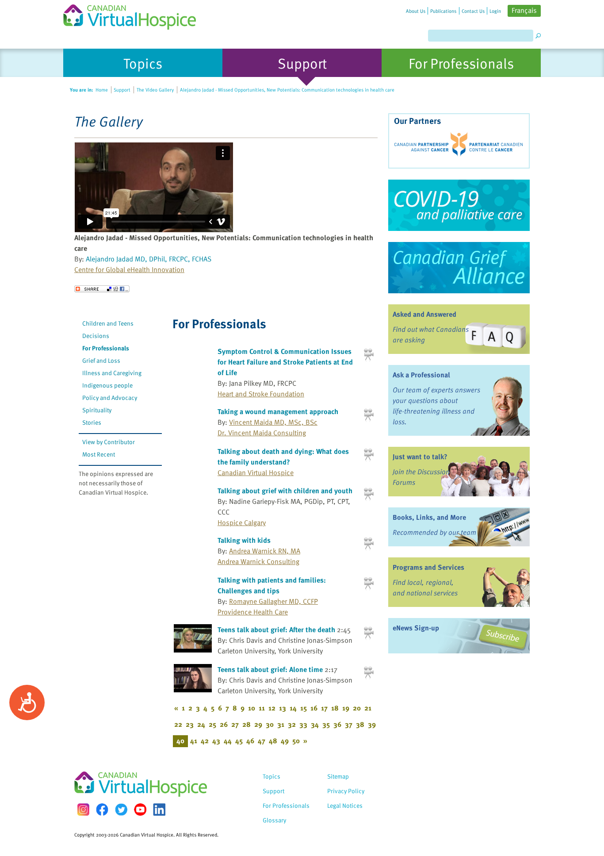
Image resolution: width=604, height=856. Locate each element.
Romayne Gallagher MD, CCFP (273, 601)
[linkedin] (159, 809)
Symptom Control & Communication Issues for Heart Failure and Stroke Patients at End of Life (285, 362)
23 (190, 724)
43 (216, 740)
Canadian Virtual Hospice (256, 472)
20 (357, 707)
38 (360, 724)
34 (315, 724)
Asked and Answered (424, 314)
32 (292, 724)
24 (201, 724)
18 (335, 707)
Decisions (95, 335)
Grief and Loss (101, 360)
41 (193, 740)
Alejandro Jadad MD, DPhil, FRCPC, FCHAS (148, 258)
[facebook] (102, 809)
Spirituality (96, 410)
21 (367, 707)
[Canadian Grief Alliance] (459, 267)
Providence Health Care (253, 611)
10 (251, 707)
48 (273, 740)
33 (303, 724)
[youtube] (140, 809)
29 (258, 724)
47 (261, 740)
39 (372, 724)
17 (324, 707)
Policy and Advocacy (109, 397)
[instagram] (83, 809)
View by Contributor (108, 441)
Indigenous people (107, 385)
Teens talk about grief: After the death (276, 629)
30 (270, 724)
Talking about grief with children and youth (285, 490)
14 (293, 707)
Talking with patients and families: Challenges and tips (272, 585)
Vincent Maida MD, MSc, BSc (273, 422)
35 (326, 724)
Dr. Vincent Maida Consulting (262, 432)
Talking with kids (244, 540)
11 (262, 707)
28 (246, 724)
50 (296, 740)
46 (250, 740)
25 (212, 724)
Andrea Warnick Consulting (258, 561)
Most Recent (98, 454)
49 (285, 740)
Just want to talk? (420, 456)
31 (280, 724)
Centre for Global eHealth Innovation (129, 269)
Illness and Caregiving (111, 372)
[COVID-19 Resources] (459, 205)
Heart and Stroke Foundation (261, 393)
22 (178, 724)
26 (224, 724)
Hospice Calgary (242, 522)
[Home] (134, 15)
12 (271, 707)
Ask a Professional (421, 374)
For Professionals (105, 348)
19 (345, 707)
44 (228, 740)
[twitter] (121, 809)
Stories (91, 422)
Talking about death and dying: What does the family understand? (283, 456)
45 (239, 740)
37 (348, 724)
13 (282, 707)
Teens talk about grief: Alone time (270, 669)
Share (102, 288)
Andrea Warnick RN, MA (264, 550)
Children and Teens (108, 323)
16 (313, 707)
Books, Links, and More (429, 517)
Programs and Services (428, 567)
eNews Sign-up (416, 627)
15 (303, 707)
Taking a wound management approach (278, 411)
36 (337, 724)
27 (235, 724)
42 (205, 740)
